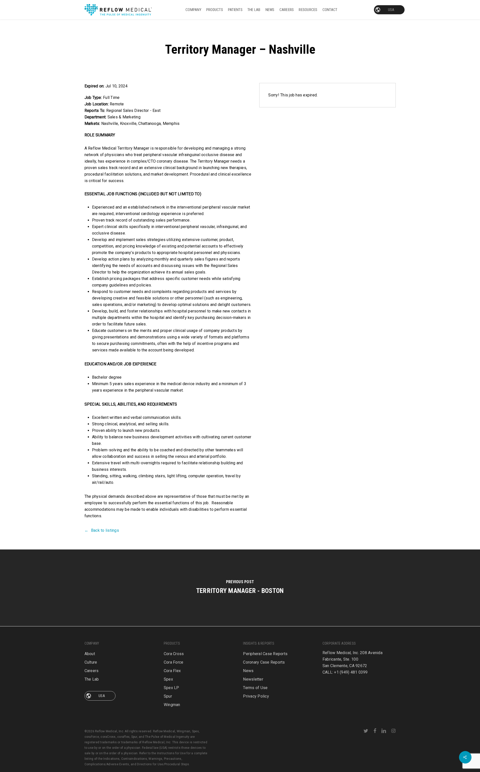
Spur (168, 696)
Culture (90, 662)
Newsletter (253, 679)
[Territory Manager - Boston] (240, 587)
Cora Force (174, 662)
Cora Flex (172, 670)
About (89, 653)
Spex (168, 679)
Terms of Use (255, 687)
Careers (91, 670)
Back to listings (105, 530)
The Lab (91, 679)
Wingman (172, 704)
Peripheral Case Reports (265, 653)
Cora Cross (174, 653)
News (248, 670)
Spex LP (171, 687)
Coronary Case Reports (264, 662)
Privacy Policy (256, 696)
